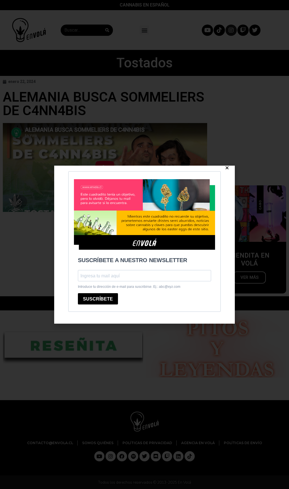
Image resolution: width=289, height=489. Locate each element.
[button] (227, 168)
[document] (144, 244)
